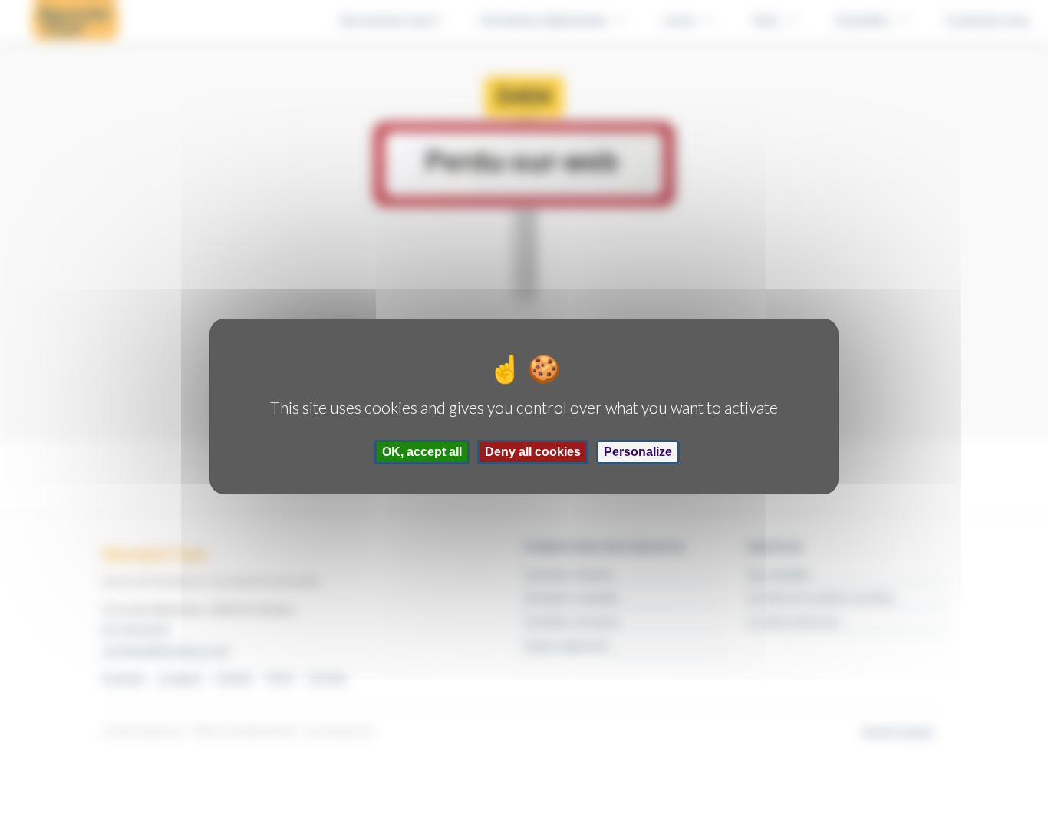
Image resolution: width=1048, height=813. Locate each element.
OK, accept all (422, 451)
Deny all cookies (533, 451)
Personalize (638, 451)
